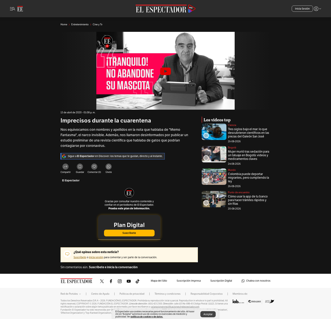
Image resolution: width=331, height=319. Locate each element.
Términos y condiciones (167, 294)
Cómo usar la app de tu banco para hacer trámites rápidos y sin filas (248, 200)
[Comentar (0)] (94, 167)
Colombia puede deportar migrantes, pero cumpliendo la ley (248, 177)
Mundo (232, 170)
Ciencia (232, 125)
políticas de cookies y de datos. (147, 316)
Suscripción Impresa (189, 280)
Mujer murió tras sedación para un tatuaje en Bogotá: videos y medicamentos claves (248, 155)
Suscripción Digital (221, 280)
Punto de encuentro (239, 192)
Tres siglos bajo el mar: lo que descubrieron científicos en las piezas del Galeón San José (248, 132)
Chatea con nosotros (258, 280)
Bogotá (232, 147)
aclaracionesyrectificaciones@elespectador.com (175, 306)
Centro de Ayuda (100, 294)
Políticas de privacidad (132, 294)
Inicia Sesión (302, 8)
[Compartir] (65, 167)
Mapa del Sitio (159, 280)
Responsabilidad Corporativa (207, 294)
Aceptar (208, 314)
